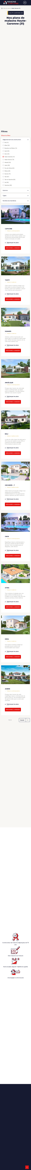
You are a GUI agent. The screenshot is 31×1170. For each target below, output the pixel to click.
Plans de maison (7, 8)
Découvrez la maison (13, 248)
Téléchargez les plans (13, 242)
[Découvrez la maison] (15, 214)
